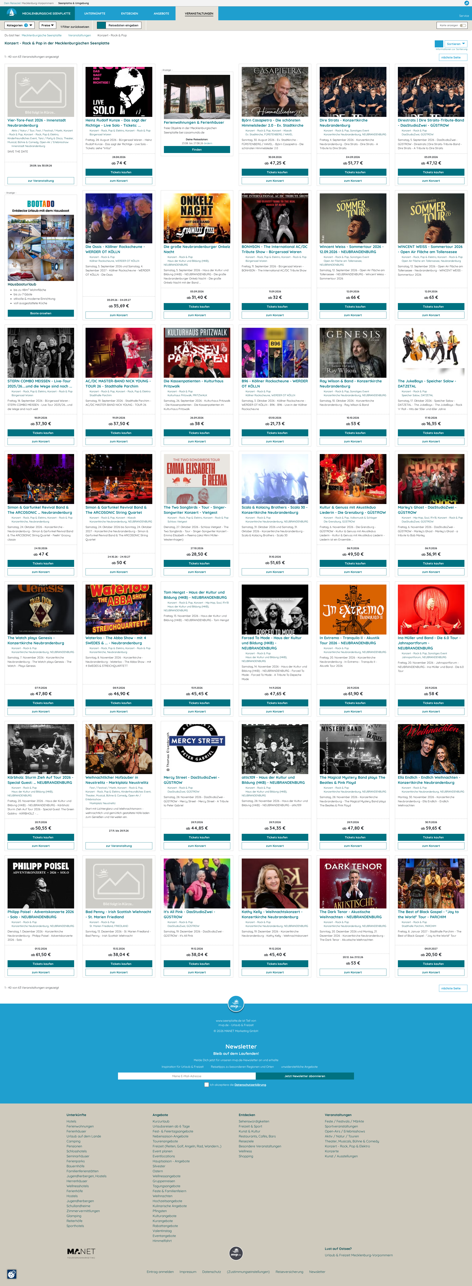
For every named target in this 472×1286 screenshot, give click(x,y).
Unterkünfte (76, 1115)
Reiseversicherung (289, 1272)
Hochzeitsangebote (167, 1201)
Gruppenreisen (164, 1181)
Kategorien (17, 25)
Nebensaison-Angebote (170, 1136)
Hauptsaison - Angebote (171, 1161)
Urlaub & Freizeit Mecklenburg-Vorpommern (359, 1255)
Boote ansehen (40, 313)
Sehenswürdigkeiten (254, 1121)
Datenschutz (211, 1272)
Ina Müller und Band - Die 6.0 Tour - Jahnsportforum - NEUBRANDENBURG (429, 642)
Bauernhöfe (75, 1166)
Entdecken (247, 1115)
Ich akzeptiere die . (238, 1085)
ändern (208, 143)
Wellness (245, 1151)
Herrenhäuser (77, 1181)
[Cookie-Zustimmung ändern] (11, 1274)
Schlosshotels (77, 1151)
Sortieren (454, 44)
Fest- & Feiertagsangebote (173, 1131)
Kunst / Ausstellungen (341, 1156)
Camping (73, 1141)
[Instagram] (458, 3)
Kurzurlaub (161, 1121)
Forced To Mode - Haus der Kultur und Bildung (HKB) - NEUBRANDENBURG (272, 642)
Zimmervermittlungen (83, 1211)
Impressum (188, 1272)
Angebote (160, 1115)
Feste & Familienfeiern (169, 1191)
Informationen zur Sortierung (451, 49)
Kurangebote (163, 1221)
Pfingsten (160, 1211)
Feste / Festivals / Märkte (344, 1121)
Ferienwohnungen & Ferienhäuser (194, 122)
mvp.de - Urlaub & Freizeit (236, 1025)
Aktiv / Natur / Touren (342, 1136)
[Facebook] (450, 3)
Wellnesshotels (78, 1186)
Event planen (162, 1151)
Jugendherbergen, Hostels (86, 1176)
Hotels (71, 1121)
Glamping (74, 1216)
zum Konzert (119, 181)
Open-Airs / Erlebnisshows (345, 1131)
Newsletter (317, 1272)
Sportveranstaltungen (341, 1126)
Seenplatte (73, 3)
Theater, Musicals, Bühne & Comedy (352, 1141)
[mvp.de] (466, 3)
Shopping (246, 1156)
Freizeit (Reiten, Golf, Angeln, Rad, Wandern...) (187, 1146)
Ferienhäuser (76, 1131)
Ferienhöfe (75, 1191)
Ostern (158, 1171)
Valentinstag (162, 1231)
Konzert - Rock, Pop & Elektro (347, 1146)
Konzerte (332, 1151)
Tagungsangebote (166, 1186)
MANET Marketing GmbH (241, 1031)
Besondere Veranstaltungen (260, 1146)
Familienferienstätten (82, 1171)
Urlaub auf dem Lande (84, 1136)
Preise (45, 25)
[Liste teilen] (439, 43)
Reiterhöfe (74, 1221)
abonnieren (304, 1076)
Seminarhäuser (78, 1156)
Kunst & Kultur (249, 1131)
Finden (197, 149)
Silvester (159, 1166)
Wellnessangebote (167, 1176)
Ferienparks (76, 1161)
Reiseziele (246, 1141)
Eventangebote (164, 1236)
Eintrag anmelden (160, 1272)
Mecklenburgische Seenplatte (42, 35)
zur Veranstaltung (41, 181)
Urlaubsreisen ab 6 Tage (171, 1126)
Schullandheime (78, 1206)
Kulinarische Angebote (170, 1206)
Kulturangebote (164, 1216)
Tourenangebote (165, 1141)
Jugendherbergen (80, 1201)
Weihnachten (162, 1196)
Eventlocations (164, 1156)
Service (464, 16)
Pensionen (74, 1146)
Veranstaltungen (79, 35)
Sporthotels (75, 1226)
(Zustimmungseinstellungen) (248, 1272)
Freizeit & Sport (250, 1126)
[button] (48, 11)
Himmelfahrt (162, 1241)
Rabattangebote (165, 1226)
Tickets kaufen (120, 172)
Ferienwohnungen (80, 1126)
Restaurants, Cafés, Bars (257, 1136)
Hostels (72, 1196)
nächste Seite (451, 57)
